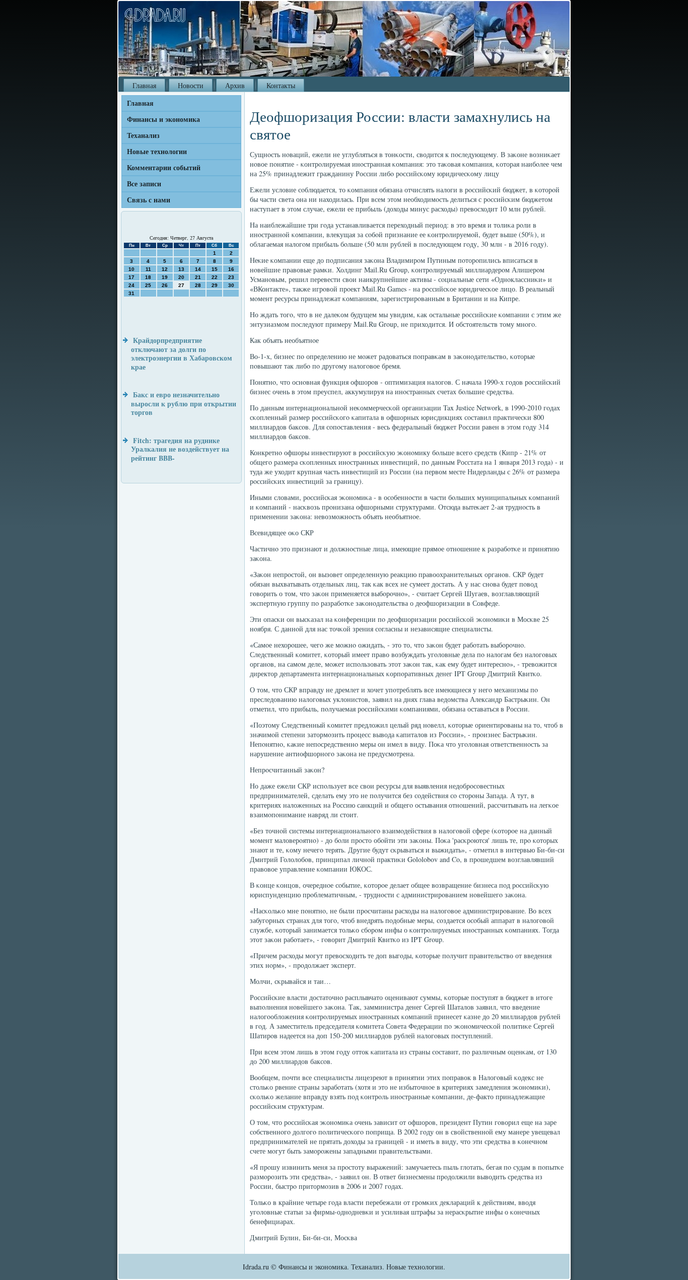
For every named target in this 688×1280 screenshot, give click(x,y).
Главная (144, 85)
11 (148, 269)
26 (165, 285)
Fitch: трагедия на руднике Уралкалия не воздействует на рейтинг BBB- (180, 449)
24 (131, 285)
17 (131, 277)
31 (131, 293)
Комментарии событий (163, 167)
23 (231, 277)
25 (148, 285)
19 (165, 277)
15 (215, 269)
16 (231, 269)
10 (131, 269)
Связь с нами (148, 199)
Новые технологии (157, 151)
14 (198, 269)
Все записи (144, 183)
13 (181, 269)
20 (181, 277)
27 (181, 285)
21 (198, 277)
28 (198, 285)
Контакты (280, 85)
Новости (190, 85)
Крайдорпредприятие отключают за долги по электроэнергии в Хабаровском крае (181, 353)
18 (148, 277)
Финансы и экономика (163, 119)
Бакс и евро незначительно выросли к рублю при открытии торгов (183, 403)
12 (165, 269)
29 (215, 285)
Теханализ (143, 135)
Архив (235, 85)
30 (231, 285)
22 (215, 277)
